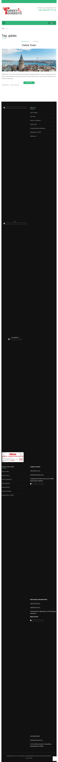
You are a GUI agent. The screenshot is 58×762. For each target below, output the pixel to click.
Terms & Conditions (35, 120)
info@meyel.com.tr (35, 607)
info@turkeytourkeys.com (37, 474)
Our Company (34, 112)
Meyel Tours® (14, 755)
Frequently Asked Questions (37, 128)
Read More (29, 82)
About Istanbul (6, 487)
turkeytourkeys (5, 84)
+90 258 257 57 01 (35, 470)
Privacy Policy (29, 758)
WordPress (48, 755)
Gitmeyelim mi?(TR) (35, 132)
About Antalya (5, 475)
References (33, 136)
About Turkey (5, 471)
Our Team (32, 116)
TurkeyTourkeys (25, 41)
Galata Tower (29, 45)
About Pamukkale (6, 491)
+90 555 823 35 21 (35, 603)
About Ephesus (6, 483)
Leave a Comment (14, 84)
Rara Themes (36, 755)
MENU (52, 23)
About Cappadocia (7, 479)
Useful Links (33, 124)
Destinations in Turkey (8, 495)
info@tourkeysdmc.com (36, 740)
